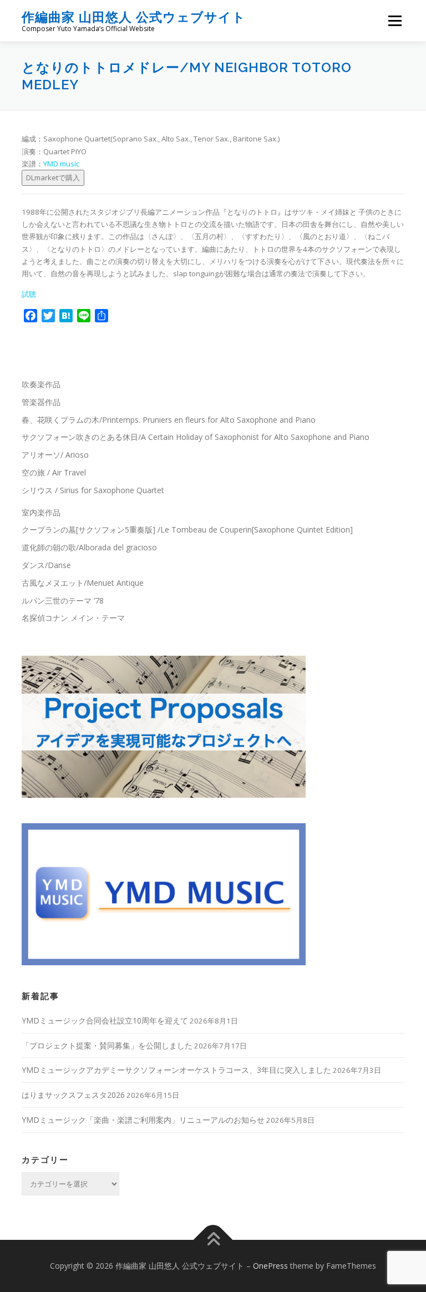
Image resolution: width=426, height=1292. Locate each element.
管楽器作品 (41, 402)
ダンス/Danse (46, 565)
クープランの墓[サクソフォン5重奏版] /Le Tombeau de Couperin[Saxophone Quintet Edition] (187, 529)
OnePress (270, 1265)
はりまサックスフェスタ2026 (73, 1095)
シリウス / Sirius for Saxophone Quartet (93, 490)
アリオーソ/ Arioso (55, 454)
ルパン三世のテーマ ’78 (63, 600)
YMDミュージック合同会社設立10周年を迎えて (105, 1020)
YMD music (61, 164)
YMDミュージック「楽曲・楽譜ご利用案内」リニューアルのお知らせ (143, 1119)
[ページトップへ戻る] (213, 1239)
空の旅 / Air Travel (54, 472)
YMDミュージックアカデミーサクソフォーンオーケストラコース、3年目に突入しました (176, 1070)
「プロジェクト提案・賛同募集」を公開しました (107, 1045)
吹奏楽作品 (41, 384)
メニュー (394, 21)
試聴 (29, 294)
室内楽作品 (41, 512)
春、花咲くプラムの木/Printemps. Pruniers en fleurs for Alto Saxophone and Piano (169, 419)
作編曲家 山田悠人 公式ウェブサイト (134, 16)
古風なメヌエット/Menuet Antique (83, 582)
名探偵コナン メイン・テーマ (73, 617)
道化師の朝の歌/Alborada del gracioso (89, 547)
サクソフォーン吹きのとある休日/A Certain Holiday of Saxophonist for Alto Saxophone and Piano (195, 437)
